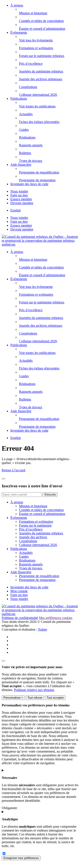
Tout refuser (34, 697)
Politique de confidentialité (20, 618)
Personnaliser (13, 697)
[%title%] (3, 660)
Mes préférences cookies (55, 618)
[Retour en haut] (3, 478)
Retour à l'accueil (13, 470)
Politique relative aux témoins (34, 690)
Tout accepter (55, 697)
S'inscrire (50, 494)
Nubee (42, 629)
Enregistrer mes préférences (21, 858)
